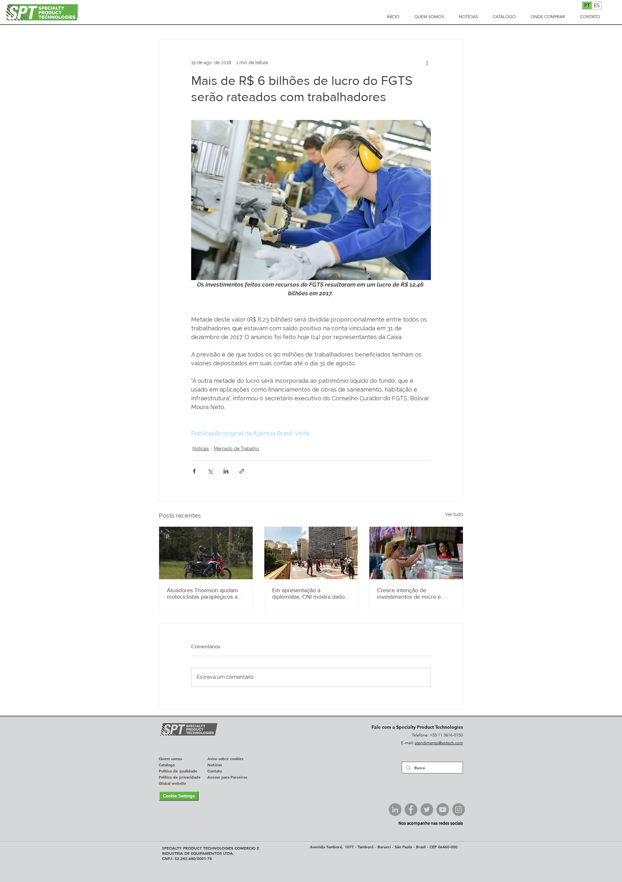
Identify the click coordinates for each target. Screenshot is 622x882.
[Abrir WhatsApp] (605, 866)
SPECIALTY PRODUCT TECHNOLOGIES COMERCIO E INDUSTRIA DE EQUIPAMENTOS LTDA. (210, 850)
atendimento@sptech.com (439, 742)
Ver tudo (454, 514)
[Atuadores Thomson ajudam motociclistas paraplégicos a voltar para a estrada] (206, 553)
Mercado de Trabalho (236, 448)
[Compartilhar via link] (242, 471)
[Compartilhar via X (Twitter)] (210, 471)
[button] (429, 17)
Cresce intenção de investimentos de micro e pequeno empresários (409, 593)
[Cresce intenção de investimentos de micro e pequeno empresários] (416, 553)
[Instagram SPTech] (458, 809)
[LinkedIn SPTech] (395, 809)
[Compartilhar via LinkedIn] (226, 471)
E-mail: (408, 742)
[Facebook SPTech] (411, 809)
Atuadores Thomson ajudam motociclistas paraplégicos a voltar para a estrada (202, 593)
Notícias (200, 448)
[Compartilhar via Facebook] (194, 471)
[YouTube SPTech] (442, 809)
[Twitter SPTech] (426, 809)
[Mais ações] (427, 62)
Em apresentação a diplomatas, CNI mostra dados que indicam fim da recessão (309, 593)
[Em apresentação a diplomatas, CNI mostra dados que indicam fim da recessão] (311, 553)
